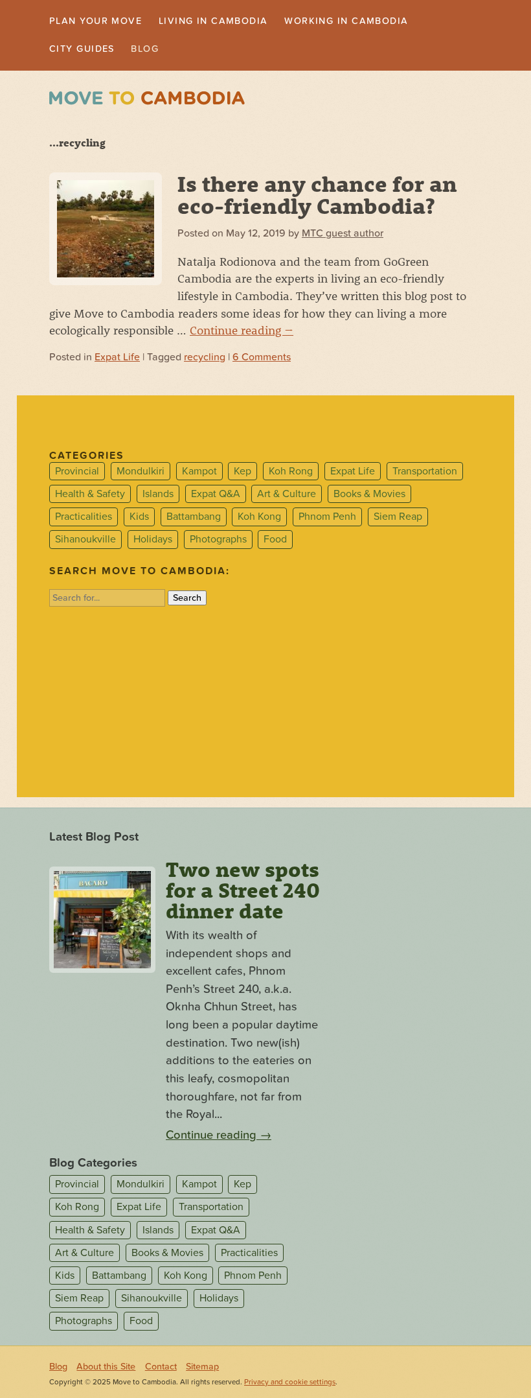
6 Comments (261, 360)
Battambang (193, 519)
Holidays (152, 542)
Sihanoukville (85, 542)
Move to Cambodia (147, 101)
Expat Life (117, 360)
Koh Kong (259, 519)
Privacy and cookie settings (289, 1385)
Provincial (77, 473)
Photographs (218, 542)
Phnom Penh (327, 519)
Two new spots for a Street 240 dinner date (243, 892)
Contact (161, 1369)
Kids (139, 519)
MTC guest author (342, 236)
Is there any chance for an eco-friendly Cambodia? (317, 197)
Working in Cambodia (381, 22)
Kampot (199, 473)
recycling (204, 360)
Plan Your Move (102, 22)
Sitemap (202, 1369)
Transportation (424, 473)
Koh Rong (291, 473)
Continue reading (241, 333)
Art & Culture (286, 496)
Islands (158, 496)
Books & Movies (369, 496)
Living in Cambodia (233, 22)
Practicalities (83, 519)
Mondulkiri (140, 473)
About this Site (105, 1369)
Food (275, 542)
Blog (156, 51)
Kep (242, 473)
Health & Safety (90, 496)
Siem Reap (398, 519)
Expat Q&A (215, 496)
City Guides (86, 51)
